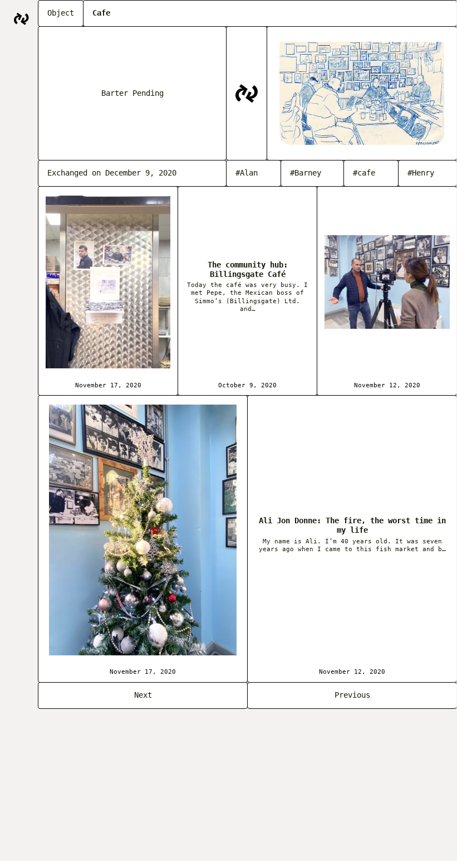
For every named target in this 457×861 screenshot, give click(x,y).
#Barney (305, 172)
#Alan (246, 172)
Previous (352, 694)
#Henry (420, 172)
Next (143, 694)
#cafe (364, 172)
